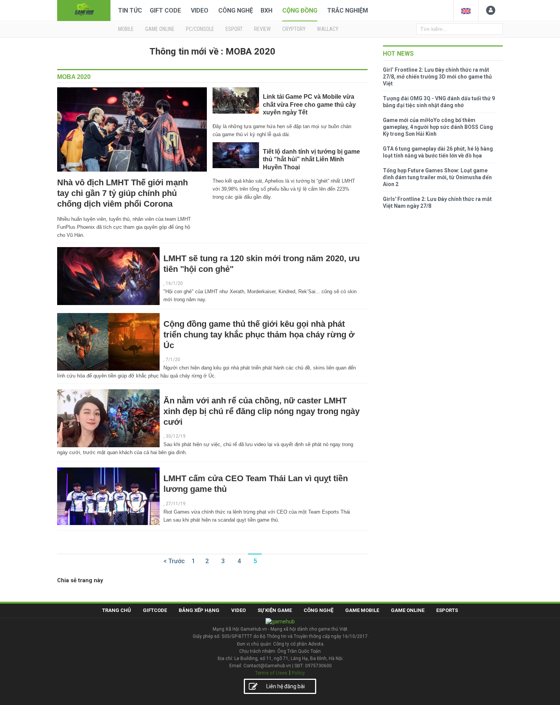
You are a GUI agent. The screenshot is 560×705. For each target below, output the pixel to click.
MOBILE (126, 29)
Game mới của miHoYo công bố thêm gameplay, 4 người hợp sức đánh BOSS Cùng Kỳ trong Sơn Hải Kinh (438, 127)
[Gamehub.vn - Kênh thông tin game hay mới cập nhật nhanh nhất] (83, 10)
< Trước (174, 561)
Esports (447, 610)
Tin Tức (130, 10)
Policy (298, 673)
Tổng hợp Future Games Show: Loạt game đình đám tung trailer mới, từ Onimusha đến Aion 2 (437, 177)
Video (199, 10)
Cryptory (294, 29)
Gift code (165, 10)
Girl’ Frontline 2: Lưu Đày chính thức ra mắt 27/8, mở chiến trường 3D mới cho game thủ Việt (437, 77)
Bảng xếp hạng (199, 610)
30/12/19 (176, 436)
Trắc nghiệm (347, 10)
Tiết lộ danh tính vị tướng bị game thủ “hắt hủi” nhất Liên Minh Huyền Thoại (311, 159)
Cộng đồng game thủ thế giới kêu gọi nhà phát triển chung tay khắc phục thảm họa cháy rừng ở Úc (259, 334)
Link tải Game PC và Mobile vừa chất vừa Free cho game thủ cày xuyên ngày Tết (309, 104)
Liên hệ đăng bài (285, 686)
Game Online (407, 610)
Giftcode (155, 610)
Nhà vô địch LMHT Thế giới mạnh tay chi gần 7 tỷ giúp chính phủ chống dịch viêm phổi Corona (122, 193)
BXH (266, 10)
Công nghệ (235, 10)
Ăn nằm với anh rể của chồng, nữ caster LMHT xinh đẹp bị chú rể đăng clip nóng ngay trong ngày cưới (261, 411)
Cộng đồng (299, 10)
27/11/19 (176, 503)
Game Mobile (362, 610)
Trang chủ (116, 610)
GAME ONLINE (159, 29)
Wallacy (327, 29)
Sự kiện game (275, 610)
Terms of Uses (271, 673)
